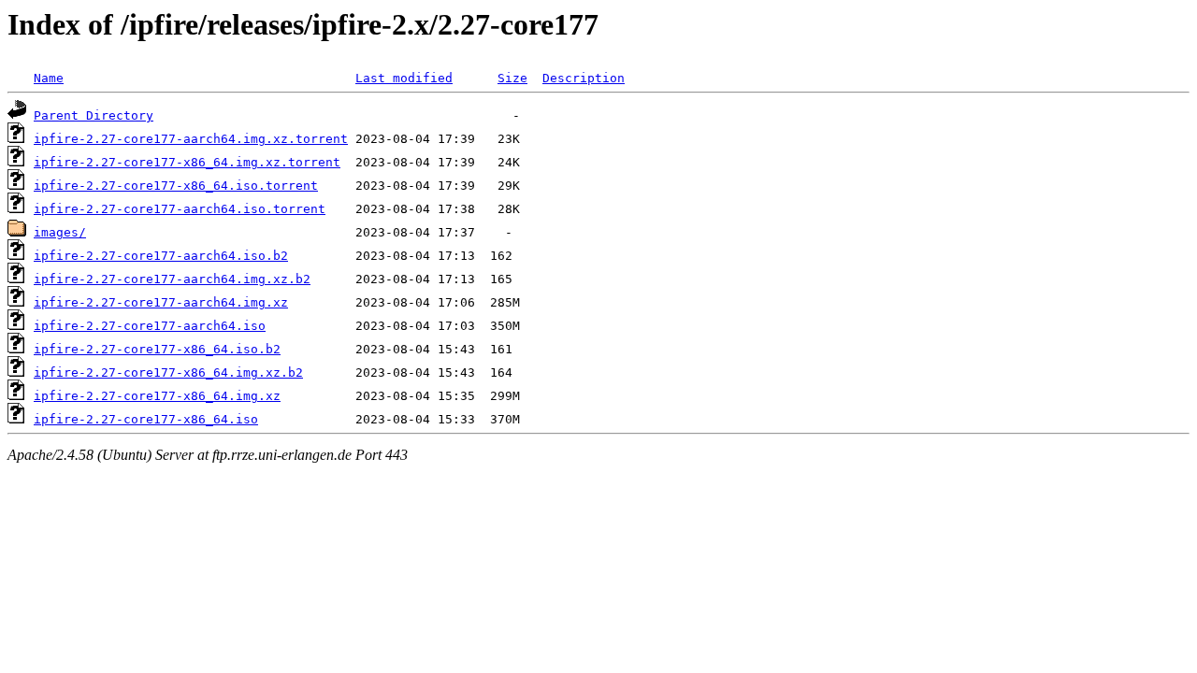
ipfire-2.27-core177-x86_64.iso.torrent (176, 186)
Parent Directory (93, 115)
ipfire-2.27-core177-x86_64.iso (146, 419)
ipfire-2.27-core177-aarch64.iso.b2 (161, 256)
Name (49, 78)
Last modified (404, 78)
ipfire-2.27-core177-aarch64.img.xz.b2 (172, 279)
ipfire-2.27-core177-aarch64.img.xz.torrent (191, 139)
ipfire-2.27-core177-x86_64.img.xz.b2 (168, 372)
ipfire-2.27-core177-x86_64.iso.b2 (157, 349)
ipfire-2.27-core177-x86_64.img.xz (157, 396)
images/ (60, 232)
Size (512, 78)
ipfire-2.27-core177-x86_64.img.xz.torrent (187, 162)
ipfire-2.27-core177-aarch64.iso (150, 326)
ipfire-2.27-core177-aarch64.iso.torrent (179, 209)
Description (583, 78)
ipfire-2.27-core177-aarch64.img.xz (161, 302)
